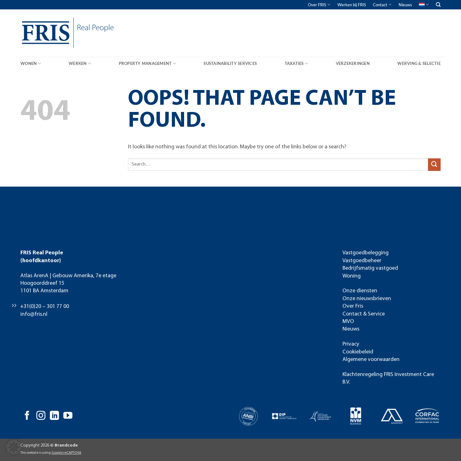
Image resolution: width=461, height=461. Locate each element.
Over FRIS (317, 4)
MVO (348, 322)
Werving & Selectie (419, 63)
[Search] (438, 4)
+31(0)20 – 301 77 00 (44, 307)
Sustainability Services (230, 63)
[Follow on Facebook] (27, 416)
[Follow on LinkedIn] (54, 416)
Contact (380, 4)
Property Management (145, 63)
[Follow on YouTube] (67, 416)
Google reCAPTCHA (66, 453)
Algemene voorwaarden (371, 360)
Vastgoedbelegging (365, 253)
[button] (14, 447)
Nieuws (405, 4)
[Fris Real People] (43, 34)
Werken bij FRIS (351, 4)
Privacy (350, 344)
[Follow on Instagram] (40, 416)
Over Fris (352, 306)
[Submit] (434, 164)
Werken (78, 63)
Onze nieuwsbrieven (366, 299)
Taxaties (294, 63)
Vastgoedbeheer (361, 261)
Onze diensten (359, 291)
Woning (351, 276)
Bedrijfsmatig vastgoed (370, 268)
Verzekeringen (353, 63)
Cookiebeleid (357, 352)
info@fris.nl (33, 314)
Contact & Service (363, 314)
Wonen (28, 63)
